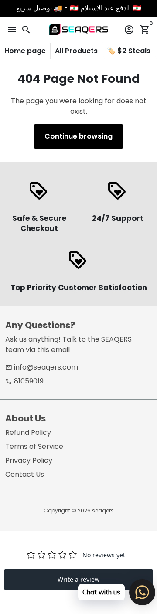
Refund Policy (28, 432)
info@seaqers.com (41, 367)
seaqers (103, 510)
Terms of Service (34, 446)
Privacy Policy (28, 460)
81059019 (24, 381)
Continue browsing (78, 136)
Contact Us (24, 474)
